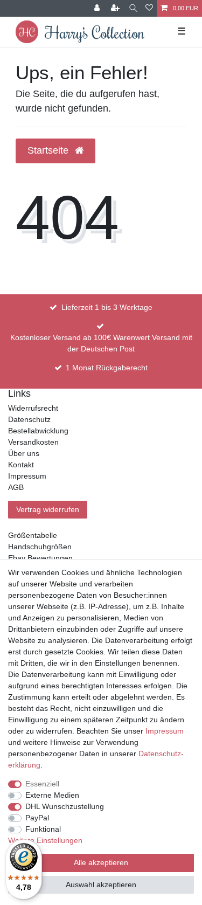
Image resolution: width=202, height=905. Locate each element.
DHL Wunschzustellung (64, 806)
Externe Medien (52, 795)
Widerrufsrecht (33, 408)
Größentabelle (32, 535)
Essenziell (42, 783)
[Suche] (133, 8)
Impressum (27, 476)
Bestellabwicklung (38, 430)
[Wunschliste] (149, 8)
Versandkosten (33, 442)
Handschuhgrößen (40, 546)
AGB (16, 487)
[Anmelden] (98, 8)
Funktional (43, 829)
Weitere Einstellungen (45, 840)
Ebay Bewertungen (40, 558)
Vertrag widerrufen (47, 509)
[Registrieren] (116, 8)
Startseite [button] (49, 150)
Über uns (23, 453)
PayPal (37, 817)
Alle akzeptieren (101, 862)
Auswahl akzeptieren (101, 884)
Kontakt (21, 464)
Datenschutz (29, 419)
